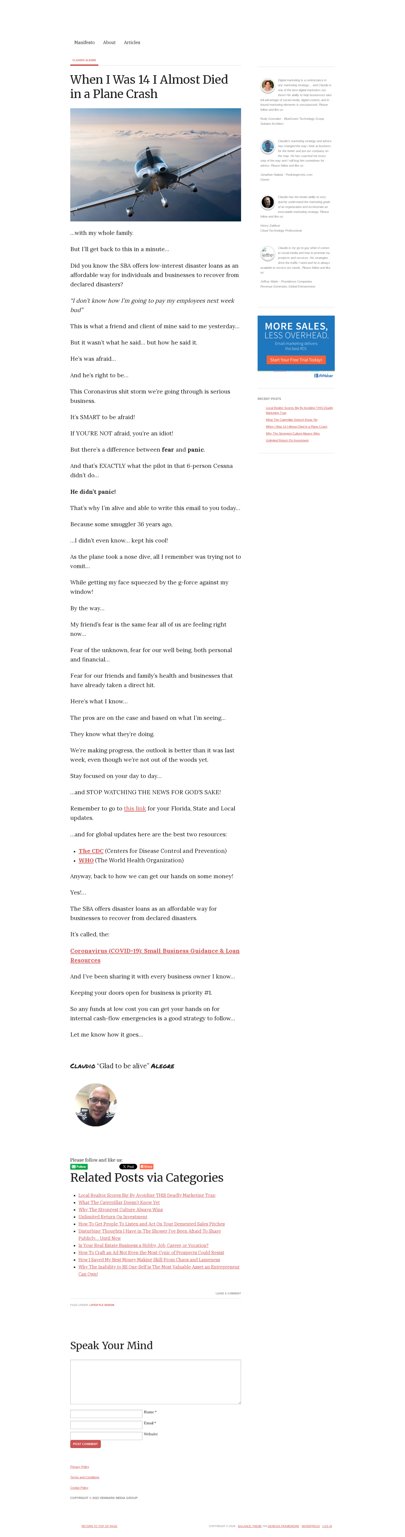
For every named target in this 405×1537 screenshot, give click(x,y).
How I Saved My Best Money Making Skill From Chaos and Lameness (149, 1259)
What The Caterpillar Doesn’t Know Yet (119, 1202)
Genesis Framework (283, 1526)
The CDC (91, 851)
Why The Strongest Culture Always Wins (121, 1209)
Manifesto (84, 42)
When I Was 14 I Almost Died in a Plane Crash (296, 426)
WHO (86, 860)
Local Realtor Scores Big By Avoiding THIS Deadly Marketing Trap (147, 1195)
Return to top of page (99, 1526)
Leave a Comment (228, 1293)
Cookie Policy (79, 1487)
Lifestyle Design (102, 1305)
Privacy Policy (79, 1466)
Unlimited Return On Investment (113, 1216)
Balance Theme (250, 1526)
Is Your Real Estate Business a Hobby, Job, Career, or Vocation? (144, 1245)
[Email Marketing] (296, 378)
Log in (327, 1526)
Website (151, 1434)
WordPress (311, 1526)
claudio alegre (84, 60)
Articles (132, 42)
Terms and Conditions (84, 1477)
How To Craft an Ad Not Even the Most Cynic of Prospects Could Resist (151, 1252)
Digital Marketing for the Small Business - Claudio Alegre (202, 18)
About (109, 42)
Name (149, 1412)
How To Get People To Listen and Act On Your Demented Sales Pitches (152, 1224)
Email (148, 1423)
